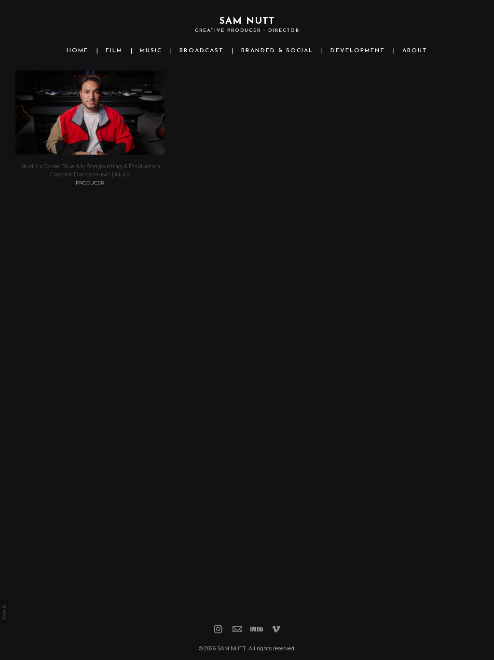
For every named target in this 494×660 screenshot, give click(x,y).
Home (77, 51)
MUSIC (151, 51)
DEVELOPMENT (357, 51)
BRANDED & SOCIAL (277, 51)
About (414, 51)
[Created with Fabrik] (4, 611)
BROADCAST (201, 51)
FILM (114, 51)
